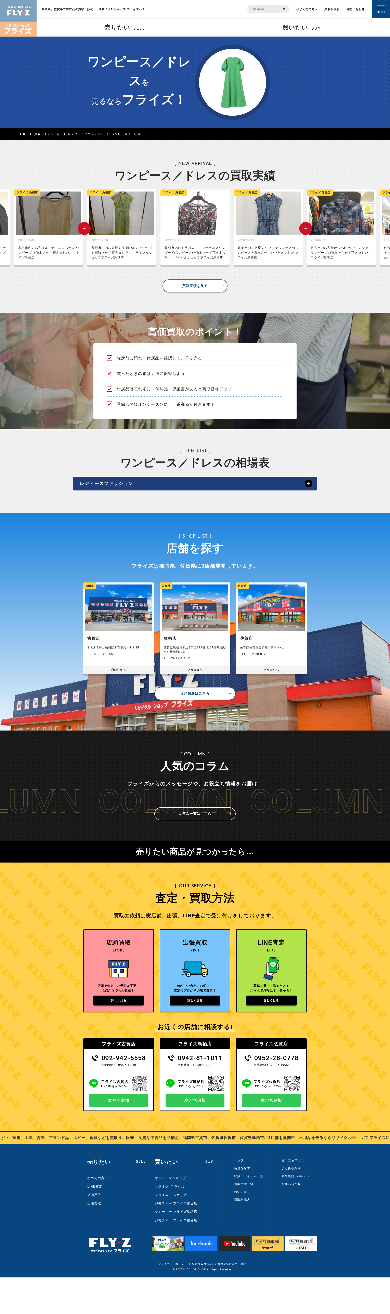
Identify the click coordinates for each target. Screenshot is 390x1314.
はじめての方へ (307, 9)
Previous (84, 228)
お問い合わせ (355, 9)
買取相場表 (332, 9)
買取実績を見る (195, 286)
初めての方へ (97, 1178)
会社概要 (295, 1176)
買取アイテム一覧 (47, 134)
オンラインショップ (170, 1178)
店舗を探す (242, 1168)
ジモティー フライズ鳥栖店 (176, 1211)
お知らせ (240, 1192)
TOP (23, 134)
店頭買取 (94, 1195)
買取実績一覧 (244, 1184)
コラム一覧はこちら (195, 814)
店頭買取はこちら (195, 693)
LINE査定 (94, 1186)
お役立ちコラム (292, 1160)
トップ (239, 1160)
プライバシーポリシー (172, 1263)
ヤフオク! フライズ (169, 1186)
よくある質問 (291, 1168)
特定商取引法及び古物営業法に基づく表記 (219, 1263)
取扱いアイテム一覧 (248, 1176)
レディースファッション (86, 134)
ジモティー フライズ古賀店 (176, 1203)
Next (305, 228)
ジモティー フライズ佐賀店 (176, 1220)
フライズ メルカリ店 (171, 1195)
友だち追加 (118, 1100)
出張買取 (94, 1203)
